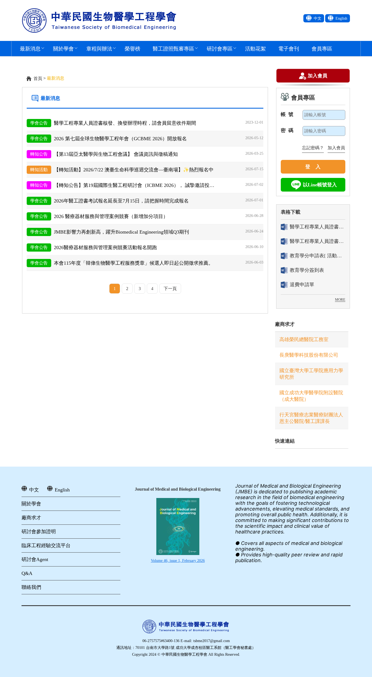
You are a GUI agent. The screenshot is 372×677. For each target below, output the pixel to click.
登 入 (313, 166)
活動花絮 (255, 48)
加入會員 (317, 75)
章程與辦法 (99, 48)
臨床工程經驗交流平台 (46, 545)
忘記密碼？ (313, 147)
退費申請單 (302, 284)
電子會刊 (288, 48)
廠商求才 (285, 324)
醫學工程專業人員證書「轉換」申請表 (317, 226)
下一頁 (170, 288)
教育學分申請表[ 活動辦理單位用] (317, 255)
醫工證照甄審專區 (173, 48)
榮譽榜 (132, 48)
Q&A (27, 573)
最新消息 (30, 48)
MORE (340, 299)
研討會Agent (35, 559)
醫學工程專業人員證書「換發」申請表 (317, 241)
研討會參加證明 (39, 531)
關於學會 (63, 48)
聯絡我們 (31, 587)
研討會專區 (220, 48)
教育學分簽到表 (307, 270)
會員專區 (322, 48)
